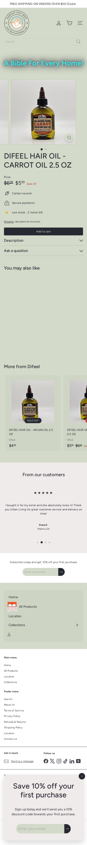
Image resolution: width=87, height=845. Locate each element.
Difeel (33, 366)
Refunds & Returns (15, 721)
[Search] (78, 41)
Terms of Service (14, 710)
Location (9, 676)
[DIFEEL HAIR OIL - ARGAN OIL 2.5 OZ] (33, 413)
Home (7, 665)
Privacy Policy (12, 716)
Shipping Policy (13, 727)
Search (8, 699)
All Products (11, 670)
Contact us (10, 738)
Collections (10, 682)
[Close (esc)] (82, 776)
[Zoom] (69, 137)
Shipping (8, 221)
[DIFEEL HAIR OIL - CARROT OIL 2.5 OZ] (33, 314)
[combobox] (43, 41)
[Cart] (69, 23)
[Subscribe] (67, 828)
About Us (9, 704)
